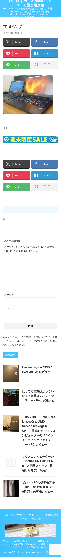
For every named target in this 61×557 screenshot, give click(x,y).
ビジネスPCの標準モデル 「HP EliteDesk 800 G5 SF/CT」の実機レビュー (38, 486)
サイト (7, 309)
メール (8, 294)
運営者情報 (36, 518)
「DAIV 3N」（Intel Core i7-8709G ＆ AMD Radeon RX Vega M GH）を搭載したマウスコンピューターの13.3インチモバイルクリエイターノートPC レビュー (38, 430)
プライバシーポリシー (15, 514)
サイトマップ (35, 514)
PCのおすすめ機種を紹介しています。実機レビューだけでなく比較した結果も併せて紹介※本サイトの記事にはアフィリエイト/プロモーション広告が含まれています (30, 544)
